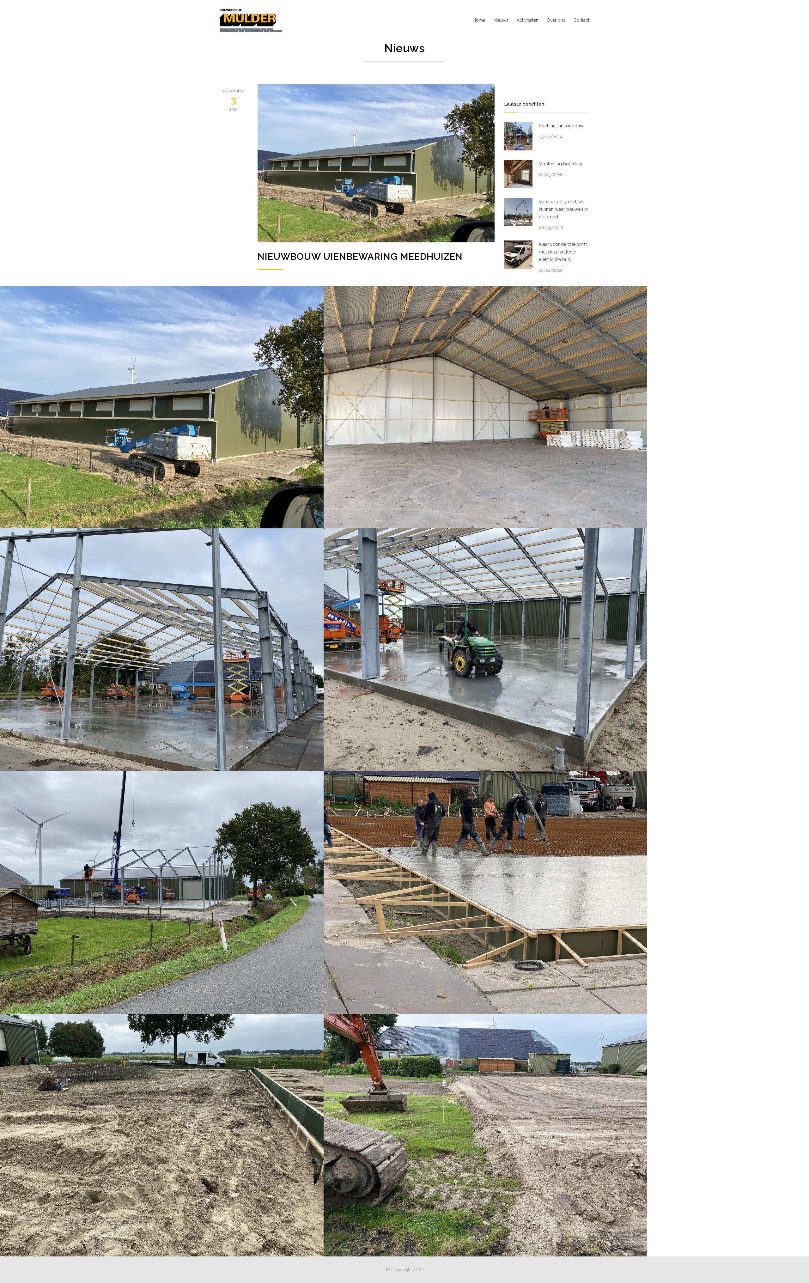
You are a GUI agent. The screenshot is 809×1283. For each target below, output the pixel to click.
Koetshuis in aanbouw (561, 125)
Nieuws (501, 20)
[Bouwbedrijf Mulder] (278, 20)
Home (479, 20)
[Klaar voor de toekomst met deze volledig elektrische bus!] (518, 254)
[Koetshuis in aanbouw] (518, 136)
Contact (581, 20)
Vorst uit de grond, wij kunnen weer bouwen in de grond (563, 209)
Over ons (556, 20)
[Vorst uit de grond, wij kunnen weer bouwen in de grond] (518, 212)
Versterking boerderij (560, 163)
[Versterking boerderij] (518, 174)
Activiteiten (527, 20)
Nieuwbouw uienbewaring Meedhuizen (360, 256)
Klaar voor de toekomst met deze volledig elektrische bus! (563, 252)
